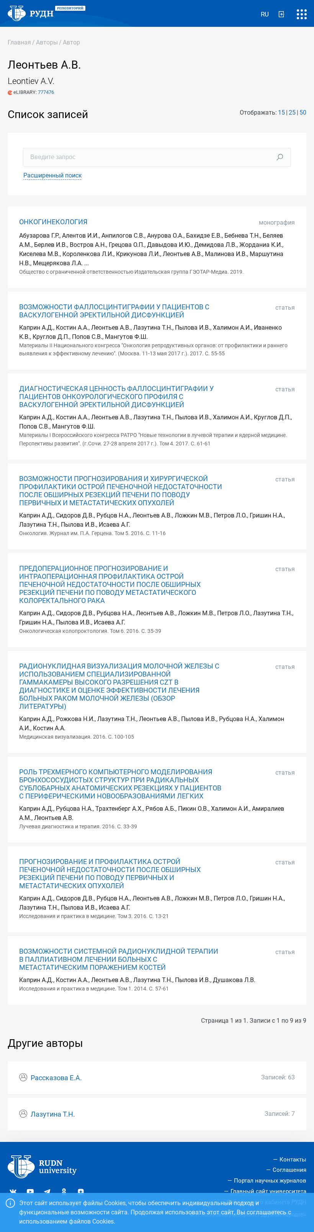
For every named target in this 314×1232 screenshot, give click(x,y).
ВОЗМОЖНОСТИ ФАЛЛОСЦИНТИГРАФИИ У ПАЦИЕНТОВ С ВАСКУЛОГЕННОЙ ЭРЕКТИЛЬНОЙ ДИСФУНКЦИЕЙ (114, 311)
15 (281, 112)
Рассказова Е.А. (56, 1078)
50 (302, 112)
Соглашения (289, 1169)
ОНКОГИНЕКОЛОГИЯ (53, 222)
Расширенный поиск (52, 175)
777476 (46, 92)
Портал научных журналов (270, 1180)
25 (292, 112)
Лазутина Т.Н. (53, 1114)
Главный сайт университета (268, 1191)
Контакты (293, 1159)
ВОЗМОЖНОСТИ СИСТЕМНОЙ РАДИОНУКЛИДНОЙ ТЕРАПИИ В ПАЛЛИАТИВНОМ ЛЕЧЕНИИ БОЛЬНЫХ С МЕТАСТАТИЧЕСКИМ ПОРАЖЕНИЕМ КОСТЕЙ (118, 959)
